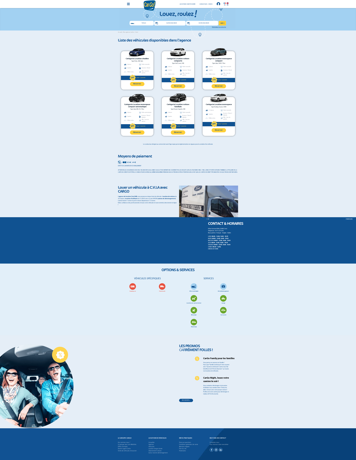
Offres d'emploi (123, 446)
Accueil (120, 32)
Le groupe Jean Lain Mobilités (127, 444)
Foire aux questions (185, 442)
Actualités (152, 442)
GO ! (222, 23)
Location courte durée (187, 4)
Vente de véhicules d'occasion (127, 451)
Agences (151, 444)
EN (227, 5)
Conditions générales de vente (188, 444)
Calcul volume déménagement (158, 453)
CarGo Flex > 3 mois (205, 4)
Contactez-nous (214, 442)
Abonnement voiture (155, 451)
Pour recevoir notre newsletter (219, 444)
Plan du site (182, 448)
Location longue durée (155, 448)
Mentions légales (184, 446)
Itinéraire (349, 219)
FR (224, 5)
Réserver (137, 84)
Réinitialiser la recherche (219, 27)
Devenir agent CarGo (124, 448)
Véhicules (152, 446)
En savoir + (186, 400)
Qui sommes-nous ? (124, 442)
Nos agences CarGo (128, 32)
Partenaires (182, 451)
